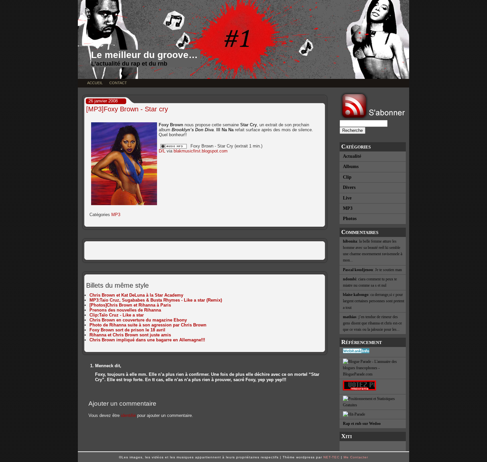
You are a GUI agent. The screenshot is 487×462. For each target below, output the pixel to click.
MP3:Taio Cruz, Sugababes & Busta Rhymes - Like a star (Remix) (155, 300)
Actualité (352, 156)
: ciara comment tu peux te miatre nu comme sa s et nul (370, 282)
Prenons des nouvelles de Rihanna (125, 310)
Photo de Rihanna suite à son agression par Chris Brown (147, 324)
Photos (349, 218)
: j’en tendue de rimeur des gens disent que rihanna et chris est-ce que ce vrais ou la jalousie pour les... (372, 323)
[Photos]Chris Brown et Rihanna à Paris (130, 305)
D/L (162, 150)
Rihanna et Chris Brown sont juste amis (130, 334)
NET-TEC (331, 457)
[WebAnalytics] (373, 446)
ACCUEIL (95, 83)
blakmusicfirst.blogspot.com (201, 150)
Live (347, 198)
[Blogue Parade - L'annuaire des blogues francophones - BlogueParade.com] (373, 368)
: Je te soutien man (372, 269)
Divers (349, 187)
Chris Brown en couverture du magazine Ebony (138, 320)
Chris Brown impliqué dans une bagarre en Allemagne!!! (147, 339)
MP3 (347, 208)
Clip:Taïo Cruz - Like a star (116, 315)
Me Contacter (356, 457)
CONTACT (118, 83)
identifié (128, 415)
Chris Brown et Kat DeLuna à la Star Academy (136, 295)
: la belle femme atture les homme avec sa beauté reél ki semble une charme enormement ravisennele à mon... (372, 251)
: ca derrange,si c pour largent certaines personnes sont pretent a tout (373, 301)
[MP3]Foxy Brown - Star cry (127, 109)
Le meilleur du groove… (144, 55)
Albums (350, 166)
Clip (347, 177)
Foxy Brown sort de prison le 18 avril (127, 329)
